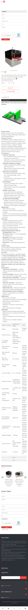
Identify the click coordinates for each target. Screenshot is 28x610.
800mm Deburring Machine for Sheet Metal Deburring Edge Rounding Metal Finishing (19, 482)
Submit (5, 39)
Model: (3, 97)
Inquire (9, 88)
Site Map (15, 603)
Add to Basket (10, 91)
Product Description (6, 100)
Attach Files (4, 518)
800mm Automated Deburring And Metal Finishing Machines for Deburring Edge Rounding (9, 482)
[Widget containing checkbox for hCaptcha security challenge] (11, 35)
